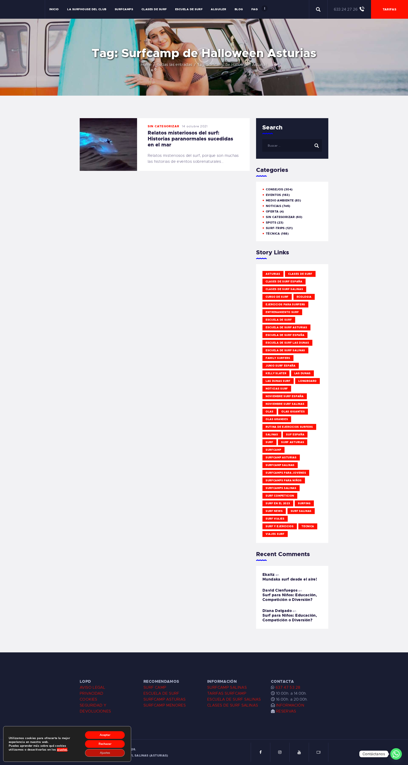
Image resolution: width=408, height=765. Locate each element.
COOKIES (88, 699)
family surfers (278, 358)
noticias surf (277, 388)
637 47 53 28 (287, 687)
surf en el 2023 (278, 503)
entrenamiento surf (282, 312)
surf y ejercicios (280, 526)
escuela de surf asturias (286, 327)
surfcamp (273, 450)
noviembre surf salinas (285, 404)
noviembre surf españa (285, 396)
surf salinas (301, 511)
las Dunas (302, 373)
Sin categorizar (163, 126)
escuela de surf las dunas (287, 342)
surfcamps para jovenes (286, 473)
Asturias (273, 274)
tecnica (308, 526)
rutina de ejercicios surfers (289, 427)
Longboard (307, 381)
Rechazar (105, 744)
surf (269, 442)
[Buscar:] (292, 145)
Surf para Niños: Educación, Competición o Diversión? (289, 597)
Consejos (274, 189)
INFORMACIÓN (290, 705)
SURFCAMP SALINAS (227, 687)
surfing (304, 503)
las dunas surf (278, 381)
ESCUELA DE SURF (161, 693)
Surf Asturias (292, 442)
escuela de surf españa (285, 335)
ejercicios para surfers (285, 304)
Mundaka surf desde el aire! (289, 579)
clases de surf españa (284, 281)
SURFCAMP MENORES (164, 705)
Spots (271, 222)
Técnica (273, 233)
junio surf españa (281, 365)
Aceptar (105, 735)
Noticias (273, 206)
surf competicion (280, 495)
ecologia (304, 297)
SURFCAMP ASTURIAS (164, 699)
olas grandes (277, 419)
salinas (272, 434)
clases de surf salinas (284, 289)
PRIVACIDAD (91, 693)
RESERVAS (286, 711)
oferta (272, 211)
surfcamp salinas (280, 465)
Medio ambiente (280, 200)
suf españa (295, 434)
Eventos (273, 195)
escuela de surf (279, 320)
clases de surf (300, 274)
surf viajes (275, 518)
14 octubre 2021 (195, 126)
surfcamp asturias (281, 457)
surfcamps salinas (281, 488)
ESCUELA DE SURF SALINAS (234, 699)
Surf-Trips (275, 228)
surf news (274, 511)
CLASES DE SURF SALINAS (232, 705)
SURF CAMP (154, 687)
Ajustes (105, 753)
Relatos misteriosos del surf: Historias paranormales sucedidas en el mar (190, 139)
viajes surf (275, 534)
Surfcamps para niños (284, 480)
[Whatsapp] (396, 754)
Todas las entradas (174, 64)
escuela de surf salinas (285, 350)
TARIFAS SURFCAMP (226, 693)
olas (269, 411)
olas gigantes (293, 411)
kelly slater (276, 373)
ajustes (62, 750)
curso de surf (277, 297)
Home (146, 64)
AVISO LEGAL (92, 687)
